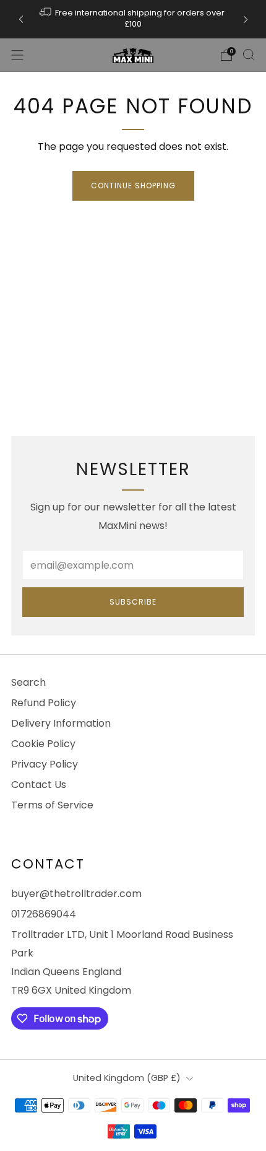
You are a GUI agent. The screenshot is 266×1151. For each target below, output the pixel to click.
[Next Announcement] (245, 19)
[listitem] (133, 19)
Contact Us (38, 784)
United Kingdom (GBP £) (127, 1078)
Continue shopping (133, 185)
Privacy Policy (44, 764)
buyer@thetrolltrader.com (76, 893)
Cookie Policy (43, 744)
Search (28, 682)
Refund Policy (43, 703)
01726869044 (43, 914)
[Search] (248, 54)
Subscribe (133, 602)
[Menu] (17, 55)
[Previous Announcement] (21, 19)
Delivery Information (61, 723)
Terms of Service (52, 805)
